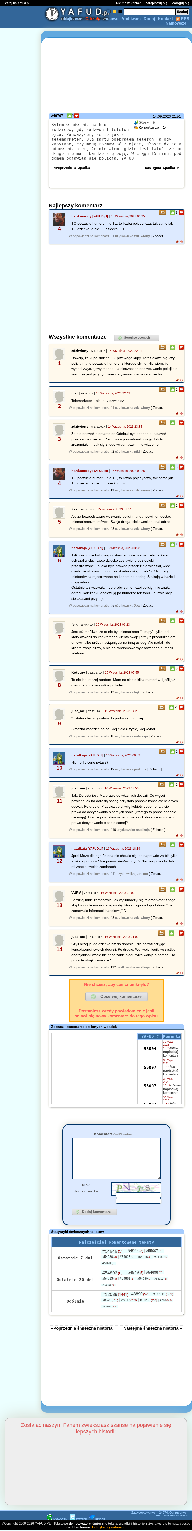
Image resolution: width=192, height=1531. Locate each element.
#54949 (112, 1251)
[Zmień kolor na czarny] (120, 11)
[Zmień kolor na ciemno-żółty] (114, 11)
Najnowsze (176, 23)
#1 (112, 236)
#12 (113, 967)
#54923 (127, 1257)
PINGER (100, 1519)
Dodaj (149, 19)
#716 (166, 1300)
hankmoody (82, 216)
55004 (150, 1048)
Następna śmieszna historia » (153, 1328)
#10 (113, 830)
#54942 (108, 1263)
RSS (185, 19)
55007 (150, 1067)
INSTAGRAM (60, 1519)
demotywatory (79, 1523)
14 (153, 127)
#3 (112, 529)
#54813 (109, 1278)
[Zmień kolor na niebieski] (109, 11)
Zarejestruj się (157, 3)
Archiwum (131, 19)
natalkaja (79, 548)
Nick (86, 1185)
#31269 (148, 1300)
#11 (113, 874)
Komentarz (113, 1134)
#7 (112, 692)
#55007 (154, 1251)
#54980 (109, 1257)
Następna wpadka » (162, 168)
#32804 (109, 1306)
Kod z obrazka (86, 1191)
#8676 (110, 1300)
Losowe (111, 19)
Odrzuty (93, 19)
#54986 (160, 1256)
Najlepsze (73, 19)
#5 (112, 605)
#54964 (134, 1251)
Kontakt (165, 19)
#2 (112, 451)
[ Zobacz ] (158, 236)
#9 (112, 769)
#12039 (115, 1294)
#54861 (127, 1278)
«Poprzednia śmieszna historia (81, 1328)
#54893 (112, 1272)
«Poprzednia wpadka (72, 168)
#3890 (141, 1294)
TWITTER (81, 1519)
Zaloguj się (181, 3)
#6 (112, 736)
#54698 (154, 1272)
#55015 (145, 1257)
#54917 (160, 1278)
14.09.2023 (162, 116)
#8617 (129, 1300)
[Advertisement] (22, 765)
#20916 (163, 1294)
